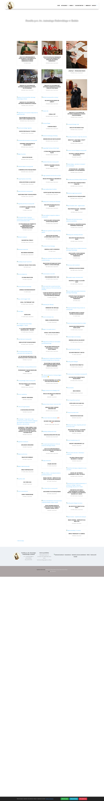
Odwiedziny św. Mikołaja (52, 307)
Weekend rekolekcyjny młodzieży (52, 139)
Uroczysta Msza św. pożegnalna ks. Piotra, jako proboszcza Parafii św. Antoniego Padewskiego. (52, 59)
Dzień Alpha (27, 314)
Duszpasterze (68, 554)
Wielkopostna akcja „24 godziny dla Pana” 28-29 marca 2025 (76, 430)
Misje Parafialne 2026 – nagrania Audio (76, 209)
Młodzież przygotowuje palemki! (76, 196)
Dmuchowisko (76, 391)
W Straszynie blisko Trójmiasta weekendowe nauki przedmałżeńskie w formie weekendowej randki (27, 225)
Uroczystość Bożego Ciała (77, 127)
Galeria (29, 63)
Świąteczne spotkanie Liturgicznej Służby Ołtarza (52, 236)
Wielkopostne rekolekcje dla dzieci (76, 238)
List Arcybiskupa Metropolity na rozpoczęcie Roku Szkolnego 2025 (27, 357)
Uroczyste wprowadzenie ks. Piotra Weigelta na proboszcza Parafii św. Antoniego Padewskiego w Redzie (27, 59)
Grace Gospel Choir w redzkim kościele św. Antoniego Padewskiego (77, 254)
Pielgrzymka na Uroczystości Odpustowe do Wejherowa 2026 (27, 118)
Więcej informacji (74, 798)
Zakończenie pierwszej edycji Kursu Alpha (76, 327)
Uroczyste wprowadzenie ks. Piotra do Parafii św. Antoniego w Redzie (52, 450)
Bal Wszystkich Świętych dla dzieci (76, 507)
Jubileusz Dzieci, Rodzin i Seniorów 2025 (52, 408)
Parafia (71, 5)
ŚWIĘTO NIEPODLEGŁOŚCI (27, 469)
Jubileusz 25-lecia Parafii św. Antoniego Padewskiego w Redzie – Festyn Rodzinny (27, 87)
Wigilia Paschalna (27, 157)
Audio (52, 436)
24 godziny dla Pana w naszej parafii (27, 207)
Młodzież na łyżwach (27, 240)
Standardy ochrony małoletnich (79, 554)
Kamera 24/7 (88, 5)
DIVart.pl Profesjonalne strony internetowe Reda (56, 569)
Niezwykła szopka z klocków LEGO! (76, 281)
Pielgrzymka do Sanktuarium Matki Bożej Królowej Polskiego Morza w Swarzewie (52, 365)
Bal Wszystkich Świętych (76, 365)
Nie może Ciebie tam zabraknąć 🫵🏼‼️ (52, 422)
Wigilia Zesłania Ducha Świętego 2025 (52, 394)
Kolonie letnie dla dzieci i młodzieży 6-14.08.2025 (77, 458)
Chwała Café (52, 114)
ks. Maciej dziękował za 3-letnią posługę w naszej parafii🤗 (52, 380)
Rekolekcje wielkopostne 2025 (52, 434)
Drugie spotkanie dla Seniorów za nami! (52, 179)
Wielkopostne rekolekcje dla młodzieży (52, 205)
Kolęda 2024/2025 (52, 463)
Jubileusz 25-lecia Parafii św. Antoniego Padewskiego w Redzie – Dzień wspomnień (77, 114)
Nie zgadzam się (83, 798)
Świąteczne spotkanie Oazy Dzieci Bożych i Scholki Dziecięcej (52, 264)
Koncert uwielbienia (27, 397)
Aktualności (64, 5)
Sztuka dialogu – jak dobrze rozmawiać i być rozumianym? (77, 169)
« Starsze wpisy (20, 540)
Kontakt (94, 5)
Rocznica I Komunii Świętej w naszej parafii (76, 154)
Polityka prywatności (49, 798)
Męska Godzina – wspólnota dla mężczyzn (76, 520)
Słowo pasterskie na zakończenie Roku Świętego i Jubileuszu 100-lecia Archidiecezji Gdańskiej (52, 294)
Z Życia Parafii (31, 90)
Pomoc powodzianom (27, 494)
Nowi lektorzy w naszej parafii (27, 342)
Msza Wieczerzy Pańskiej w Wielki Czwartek (76, 183)
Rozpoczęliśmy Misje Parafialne (52, 192)
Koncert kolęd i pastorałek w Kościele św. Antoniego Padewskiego (77, 297)
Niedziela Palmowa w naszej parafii (51, 165)
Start (58, 5)
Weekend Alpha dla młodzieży (76, 340)
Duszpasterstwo (79, 5)
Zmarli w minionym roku (52, 320)
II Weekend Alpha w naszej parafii (27, 169)
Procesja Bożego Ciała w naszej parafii (27, 384)
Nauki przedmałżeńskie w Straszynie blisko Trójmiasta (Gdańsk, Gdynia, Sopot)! (52, 507)
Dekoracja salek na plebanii (76, 268)
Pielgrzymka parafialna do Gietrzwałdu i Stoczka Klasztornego (52, 348)
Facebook (61, 554)
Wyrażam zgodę (65, 798)
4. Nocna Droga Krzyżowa (27, 409)
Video (28, 120)
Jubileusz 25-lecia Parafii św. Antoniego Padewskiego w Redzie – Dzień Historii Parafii (52, 87)
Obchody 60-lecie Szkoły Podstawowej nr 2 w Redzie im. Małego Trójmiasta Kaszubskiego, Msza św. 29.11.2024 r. (77, 491)
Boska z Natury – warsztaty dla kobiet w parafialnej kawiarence (52, 478)
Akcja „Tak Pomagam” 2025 (27, 302)
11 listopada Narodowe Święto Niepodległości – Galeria (27, 329)
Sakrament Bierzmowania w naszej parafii (27, 144)
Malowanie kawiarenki (27, 252)
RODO (88, 554)
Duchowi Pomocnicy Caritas (76, 352)
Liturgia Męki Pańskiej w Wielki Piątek (52, 152)
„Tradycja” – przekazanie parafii (76, 71)
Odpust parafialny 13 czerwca (76, 533)
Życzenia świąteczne (27, 277)
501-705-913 (53, 571)
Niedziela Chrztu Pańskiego (52, 249)
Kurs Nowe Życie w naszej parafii (52, 491)
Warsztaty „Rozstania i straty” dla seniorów (76, 140)
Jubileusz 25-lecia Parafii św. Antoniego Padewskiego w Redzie (27, 103)
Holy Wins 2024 (27, 482)
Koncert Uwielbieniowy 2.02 (76, 443)
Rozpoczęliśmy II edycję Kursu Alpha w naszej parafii (52, 221)
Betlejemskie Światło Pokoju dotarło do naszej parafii (76, 313)
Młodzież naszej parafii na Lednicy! (52, 101)
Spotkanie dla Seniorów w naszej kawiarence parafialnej (77, 225)
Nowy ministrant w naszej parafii (27, 194)
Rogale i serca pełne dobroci (52, 332)
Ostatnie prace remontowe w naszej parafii (77, 378)
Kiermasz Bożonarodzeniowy (27, 289)
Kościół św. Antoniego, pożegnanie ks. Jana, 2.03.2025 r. (76, 473)
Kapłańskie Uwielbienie (27, 445)
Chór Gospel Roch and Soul (76, 403)
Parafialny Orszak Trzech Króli (27, 265)
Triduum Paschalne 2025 (76, 415)
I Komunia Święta (52, 126)
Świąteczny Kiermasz (27, 457)
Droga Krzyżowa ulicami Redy (27, 182)
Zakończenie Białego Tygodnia (27, 131)
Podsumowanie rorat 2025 (52, 277)
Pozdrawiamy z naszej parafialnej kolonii (27, 371)
